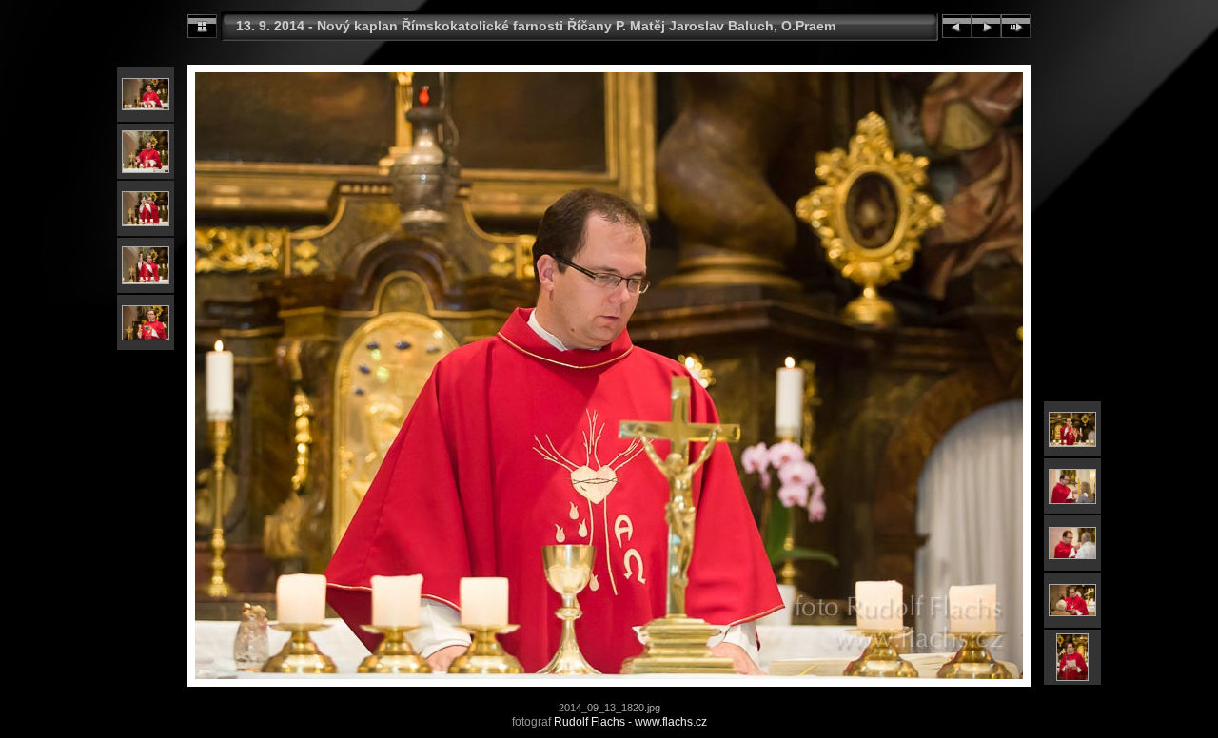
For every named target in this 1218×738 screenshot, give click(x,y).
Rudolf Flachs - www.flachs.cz (630, 721)
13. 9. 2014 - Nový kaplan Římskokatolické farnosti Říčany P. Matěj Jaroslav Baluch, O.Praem (535, 25)
